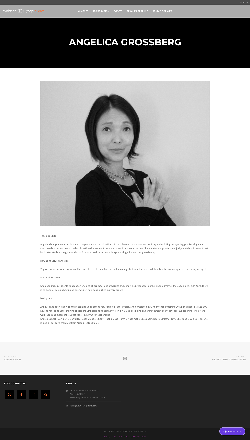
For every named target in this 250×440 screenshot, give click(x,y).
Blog (114, 437)
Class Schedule (138, 437)
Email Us (244, 2)
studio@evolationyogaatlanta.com (83, 405)
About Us (123, 437)
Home (106, 437)
